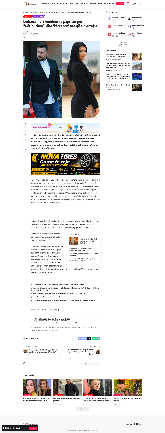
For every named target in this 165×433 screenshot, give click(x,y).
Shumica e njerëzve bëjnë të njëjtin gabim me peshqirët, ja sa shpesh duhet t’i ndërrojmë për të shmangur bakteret (118, 76)
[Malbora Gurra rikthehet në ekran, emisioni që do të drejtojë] (73, 241)
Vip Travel (109, 70)
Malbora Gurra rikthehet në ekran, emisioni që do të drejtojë (88, 241)
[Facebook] (116, 18)
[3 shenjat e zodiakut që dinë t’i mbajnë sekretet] (137, 87)
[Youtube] (116, 34)
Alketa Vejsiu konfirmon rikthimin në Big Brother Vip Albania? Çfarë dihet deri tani (60, 293)
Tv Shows (27, 395)
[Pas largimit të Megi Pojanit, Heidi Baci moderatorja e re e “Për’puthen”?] (37, 387)
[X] (135, 18)
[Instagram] (135, 26)
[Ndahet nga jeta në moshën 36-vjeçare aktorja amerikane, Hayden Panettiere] (97, 387)
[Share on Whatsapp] (25, 139)
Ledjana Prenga (42, 309)
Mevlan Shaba (53, 309)
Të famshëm (28, 16)
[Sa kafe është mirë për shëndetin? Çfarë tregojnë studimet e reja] (137, 57)
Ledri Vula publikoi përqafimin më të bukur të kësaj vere (52, 297)
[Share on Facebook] (25, 130)
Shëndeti (108, 59)
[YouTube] (137, 424)
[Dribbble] (135, 34)
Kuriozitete (109, 81)
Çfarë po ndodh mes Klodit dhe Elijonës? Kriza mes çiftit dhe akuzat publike (58, 284)
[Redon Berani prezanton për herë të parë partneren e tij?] (67, 387)
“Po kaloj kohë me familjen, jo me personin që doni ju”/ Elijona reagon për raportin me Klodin (64, 300)
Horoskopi (109, 89)
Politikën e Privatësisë (11, 428)
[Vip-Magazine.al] (30, 4)
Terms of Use (56, 327)
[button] (33, 428)
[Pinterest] (116, 26)
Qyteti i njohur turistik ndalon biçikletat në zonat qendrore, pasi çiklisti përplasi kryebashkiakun (118, 65)
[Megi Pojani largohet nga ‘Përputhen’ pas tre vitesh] (128, 387)
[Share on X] (25, 135)
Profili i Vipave (38, 16)
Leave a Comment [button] (92, 364)
